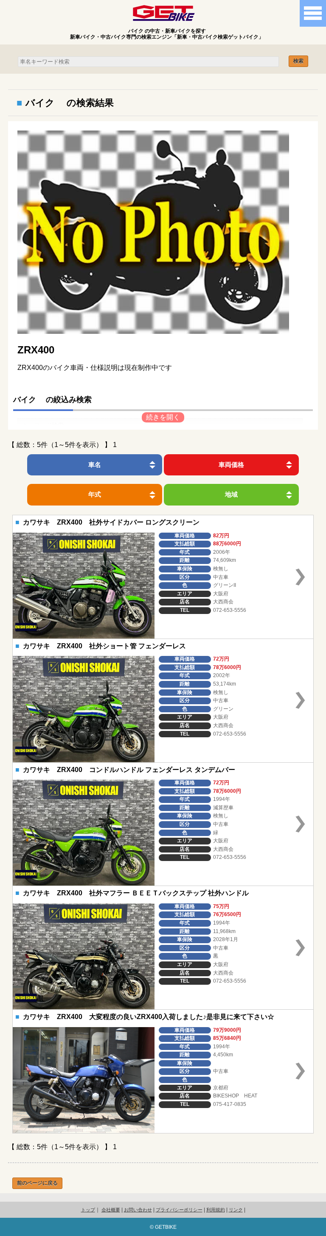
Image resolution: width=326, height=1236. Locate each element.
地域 (231, 494)
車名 (94, 464)
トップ (88, 1209)
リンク (236, 1209)
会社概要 (110, 1209)
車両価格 (231, 464)
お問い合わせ (138, 1209)
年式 (94, 494)
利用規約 (215, 1209)
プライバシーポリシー (179, 1209)
